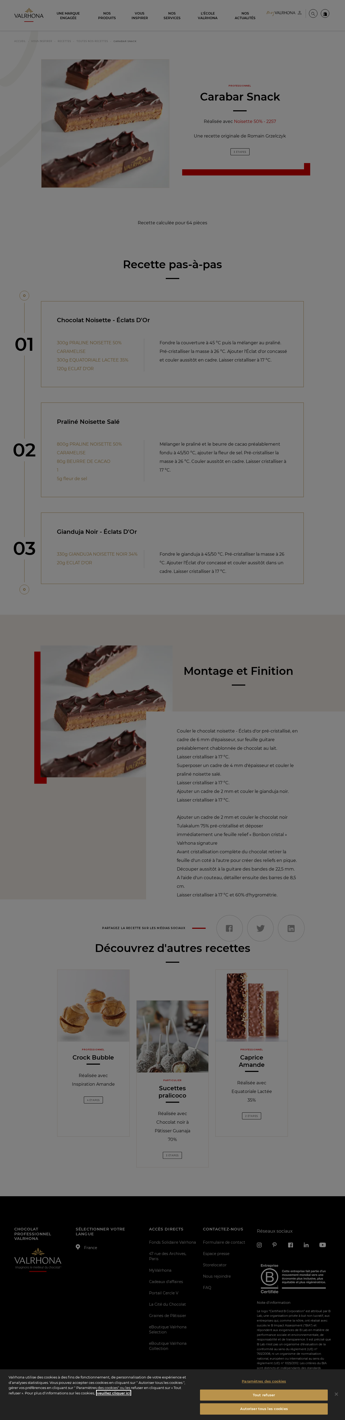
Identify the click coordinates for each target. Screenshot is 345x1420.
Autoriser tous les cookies (264, 1409)
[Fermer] (336, 1394)
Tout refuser (264, 1395)
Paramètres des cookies (264, 1381)
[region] (172, 1394)
